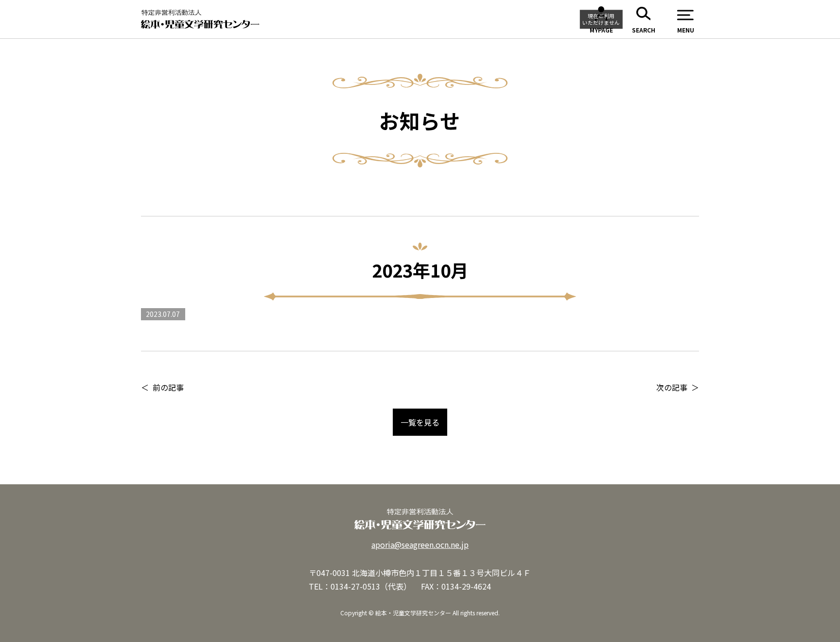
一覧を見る (420, 422)
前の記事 (168, 387)
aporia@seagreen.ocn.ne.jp (420, 544)
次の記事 (671, 387)
